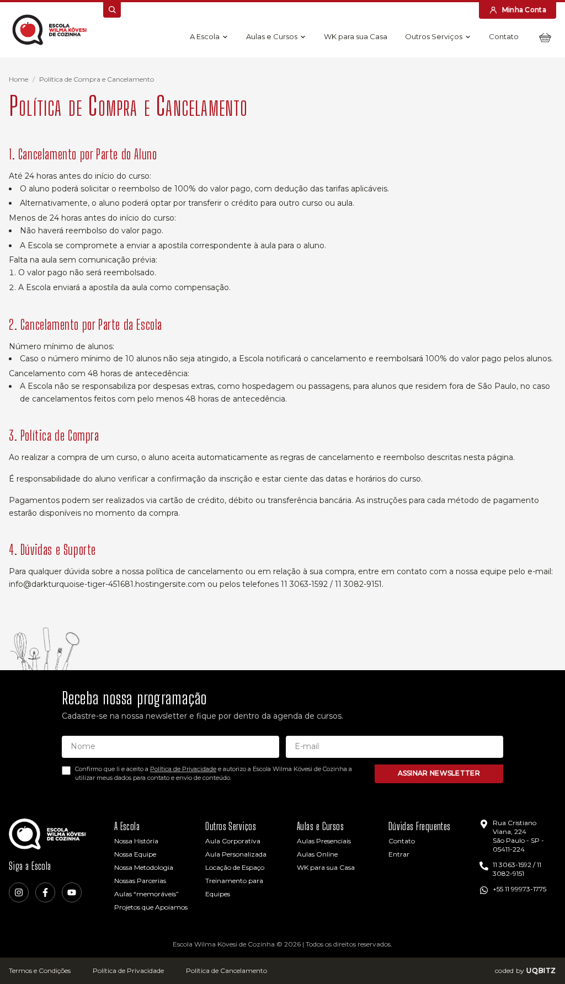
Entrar (398, 854)
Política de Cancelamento (226, 970)
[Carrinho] (545, 37)
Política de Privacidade (183, 769)
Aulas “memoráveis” (146, 894)
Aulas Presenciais (324, 841)
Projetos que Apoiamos (151, 907)
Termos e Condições (40, 970)
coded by (525, 970)
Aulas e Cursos (271, 36)
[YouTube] (72, 892)
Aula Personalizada (235, 854)
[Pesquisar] (112, 10)
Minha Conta (524, 10)
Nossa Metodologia (143, 867)
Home (18, 79)
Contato (504, 36)
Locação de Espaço (234, 867)
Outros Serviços (433, 36)
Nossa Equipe (135, 854)
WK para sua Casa (355, 36)
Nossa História (136, 841)
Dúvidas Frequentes (419, 826)
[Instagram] (19, 892)
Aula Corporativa (232, 841)
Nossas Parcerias (140, 880)
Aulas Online (317, 854)
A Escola (205, 36)
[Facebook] (45, 892)
